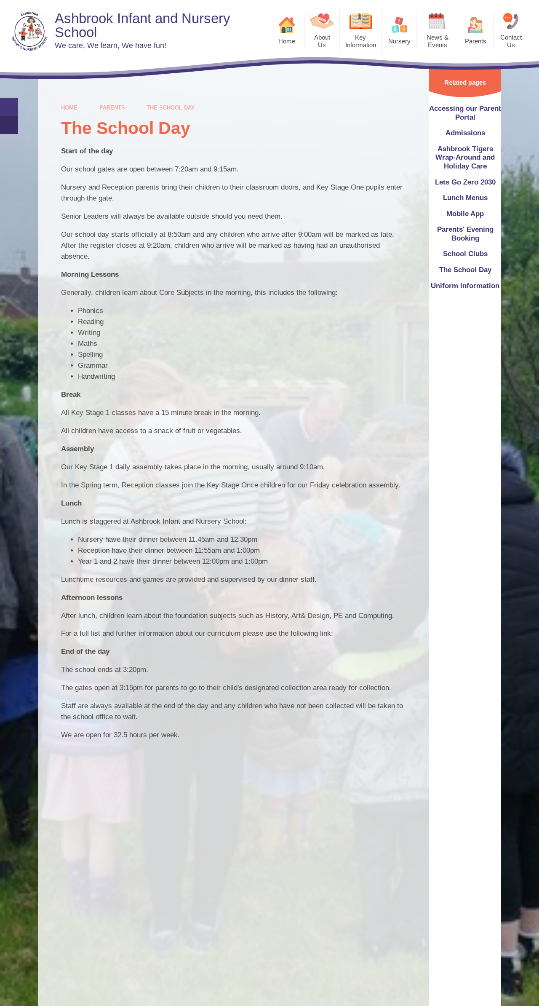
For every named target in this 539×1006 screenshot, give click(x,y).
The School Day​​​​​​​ (171, 107)
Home (69, 107)
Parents (112, 107)
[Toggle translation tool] (9, 125)
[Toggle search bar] (9, 107)
